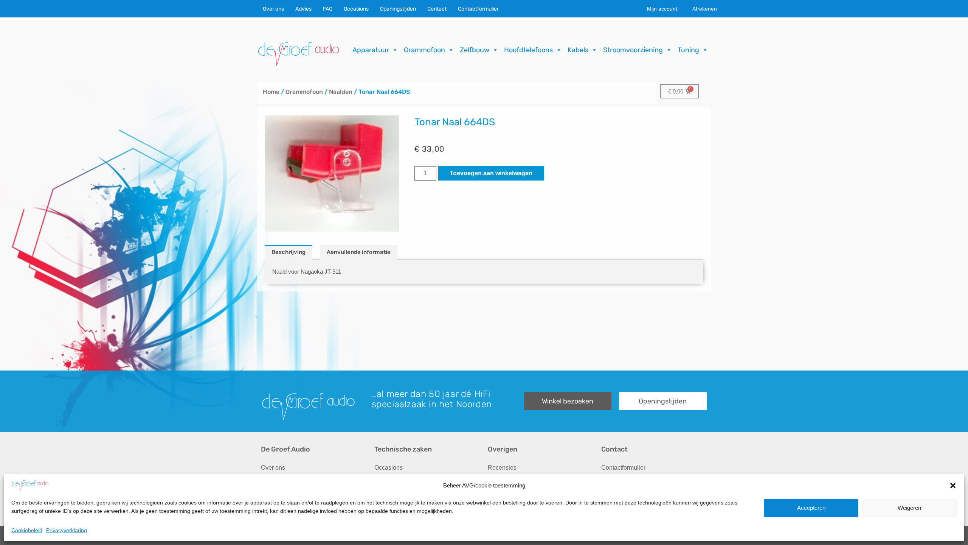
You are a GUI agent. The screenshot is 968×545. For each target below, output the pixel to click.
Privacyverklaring (66, 530)
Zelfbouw (474, 50)
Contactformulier (478, 9)
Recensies (502, 467)
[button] (953, 485)
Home (271, 91)
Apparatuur (370, 50)
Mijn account (662, 9)
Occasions (356, 9)
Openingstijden (398, 9)
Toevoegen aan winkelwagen (491, 173)
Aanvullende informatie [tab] (359, 252)
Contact (437, 9)
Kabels (578, 50)
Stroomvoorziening (633, 50)
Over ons (273, 9)
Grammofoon (424, 50)
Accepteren (811, 508)
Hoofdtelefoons (528, 50)
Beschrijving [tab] (288, 252)
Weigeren (909, 508)
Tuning (688, 50)
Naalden (340, 91)
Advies (303, 9)
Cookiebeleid (26, 530)
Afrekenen (704, 9)
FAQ (327, 9)
